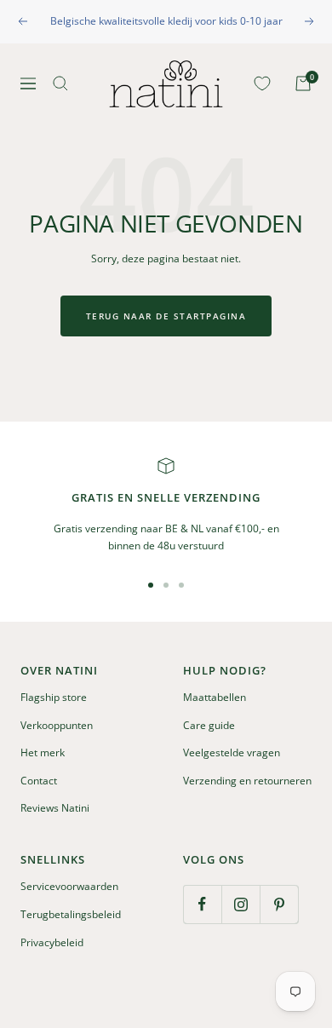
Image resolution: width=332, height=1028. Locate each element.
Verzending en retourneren (247, 780)
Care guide (209, 725)
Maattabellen (214, 697)
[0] (259, 83)
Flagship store (53, 697)
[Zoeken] (60, 83)
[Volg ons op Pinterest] (279, 904)
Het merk (42, 752)
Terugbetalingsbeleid (70, 914)
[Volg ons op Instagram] (240, 904)
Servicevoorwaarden (69, 886)
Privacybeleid (51, 942)
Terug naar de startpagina (166, 316)
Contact (38, 780)
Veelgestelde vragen (231, 752)
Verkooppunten (56, 725)
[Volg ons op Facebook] (202, 904)
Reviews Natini (54, 808)
